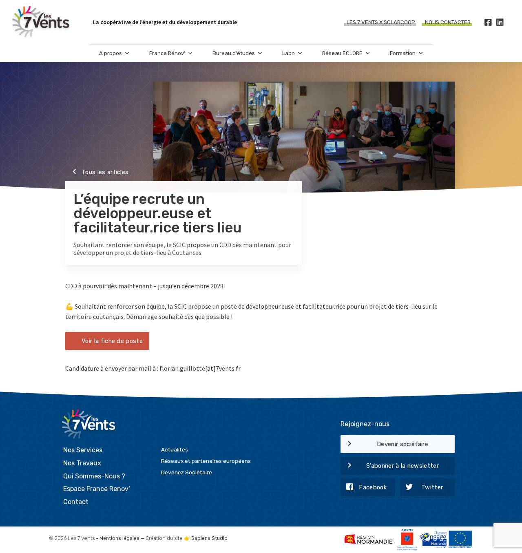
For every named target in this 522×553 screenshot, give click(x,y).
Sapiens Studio (209, 538)
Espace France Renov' (96, 489)
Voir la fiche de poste (112, 341)
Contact (75, 502)
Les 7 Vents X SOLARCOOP (381, 22)
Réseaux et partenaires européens (206, 461)
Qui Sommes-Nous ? (94, 476)
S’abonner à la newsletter (402, 465)
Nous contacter (448, 22)
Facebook (373, 487)
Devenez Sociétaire (186, 472)
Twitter (432, 487)
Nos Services (82, 450)
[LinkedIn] (500, 22)
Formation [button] (403, 53)
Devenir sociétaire (402, 444)
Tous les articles (105, 172)
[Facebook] (488, 22)
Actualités (174, 449)
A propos (110, 53)
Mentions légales (119, 538)
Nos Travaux (82, 463)
